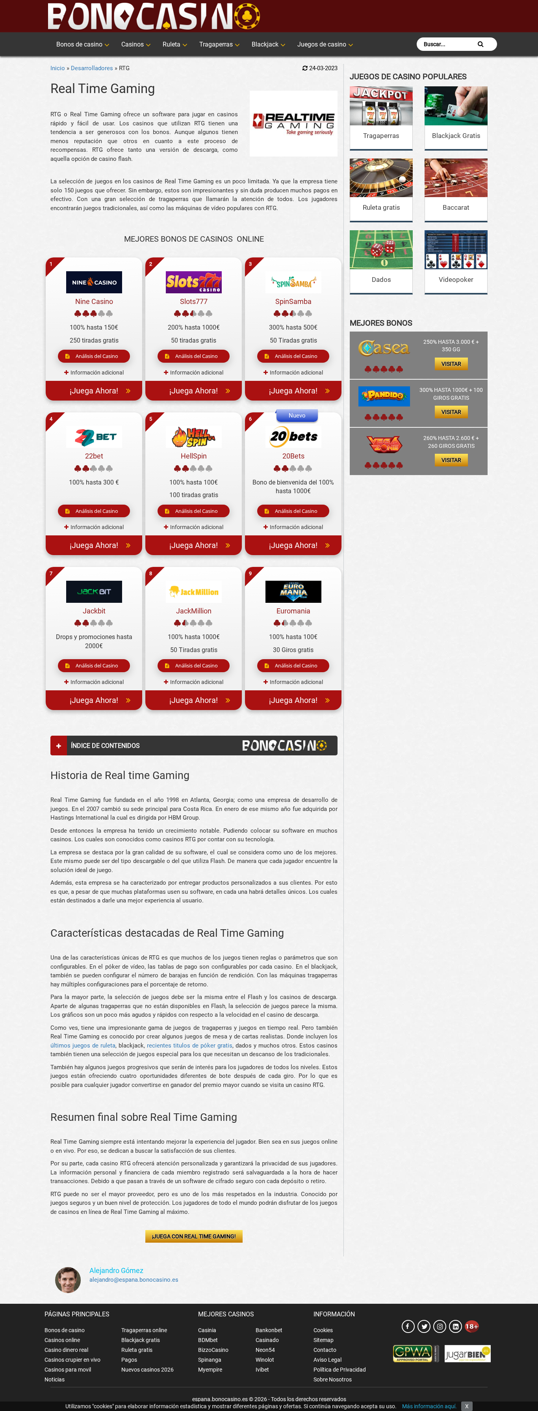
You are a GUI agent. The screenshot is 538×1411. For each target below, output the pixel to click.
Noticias (55, 1379)
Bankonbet (269, 1330)
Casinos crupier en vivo (72, 1360)
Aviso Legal (327, 1360)
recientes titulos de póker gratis (189, 1045)
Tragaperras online (144, 1330)
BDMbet (208, 1340)
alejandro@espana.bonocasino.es (133, 1279)
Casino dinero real (66, 1350)
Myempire (210, 1369)
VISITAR (451, 364)
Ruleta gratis (381, 207)
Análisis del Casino (97, 356)
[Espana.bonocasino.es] (154, 16)
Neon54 (265, 1350)
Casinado (267, 1340)
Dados (381, 279)
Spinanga (209, 1360)
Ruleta (171, 44)
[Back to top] (520, 1369)
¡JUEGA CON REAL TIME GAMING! (194, 1236)
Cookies (323, 1330)
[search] (481, 44)
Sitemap (324, 1340)
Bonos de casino (79, 44)
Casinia (207, 1330)
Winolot (265, 1360)
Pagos (129, 1360)
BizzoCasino (213, 1350)
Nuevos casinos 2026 (147, 1369)
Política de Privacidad (340, 1369)
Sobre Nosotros (333, 1379)
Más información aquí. (429, 1406)
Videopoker (456, 279)
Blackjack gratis (140, 1340)
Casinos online (62, 1340)
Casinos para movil (68, 1369)
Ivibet (262, 1369)
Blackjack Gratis (456, 136)
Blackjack (265, 44)
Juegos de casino (321, 44)
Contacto (325, 1350)
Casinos (132, 44)
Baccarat (456, 207)
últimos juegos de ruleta (82, 1045)
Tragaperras (216, 44)
